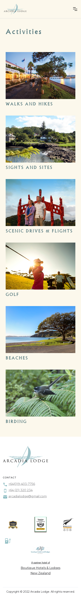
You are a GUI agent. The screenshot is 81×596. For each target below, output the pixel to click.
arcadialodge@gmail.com (27, 496)
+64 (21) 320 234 (20, 490)
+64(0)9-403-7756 (21, 484)
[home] (15, 9)
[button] (75, 9)
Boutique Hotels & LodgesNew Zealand (40, 570)
